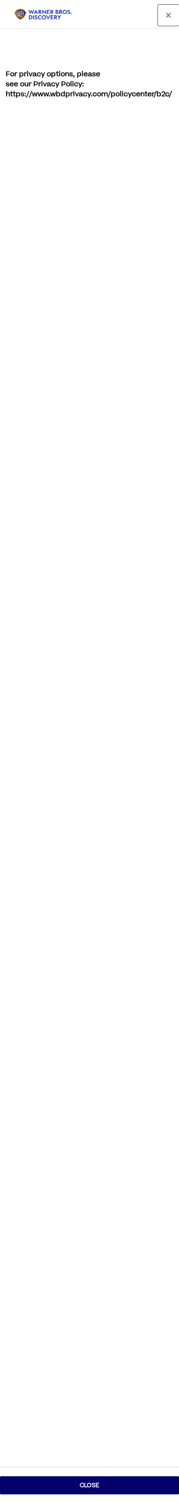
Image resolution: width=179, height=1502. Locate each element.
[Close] (168, 15)
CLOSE (90, 1485)
